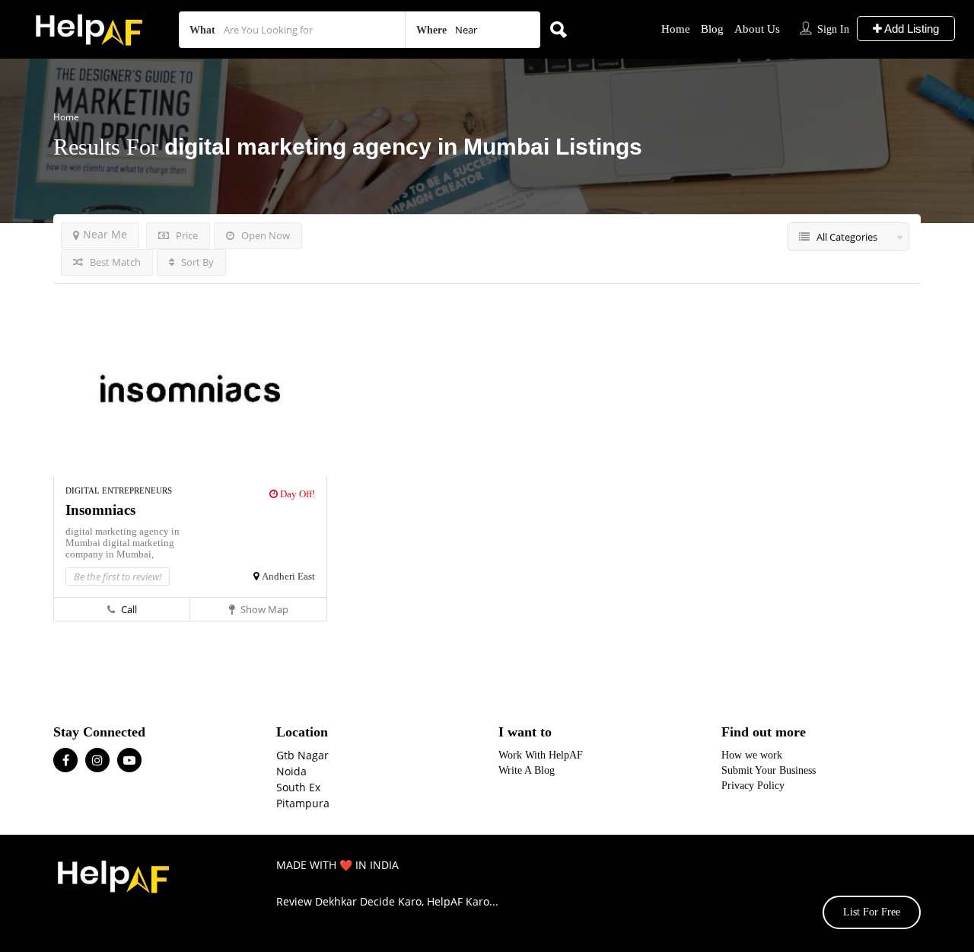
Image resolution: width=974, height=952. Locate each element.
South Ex (298, 787)
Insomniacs (100, 510)
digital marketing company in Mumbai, (119, 548)
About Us (757, 29)
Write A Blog (526, 770)
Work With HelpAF (540, 755)
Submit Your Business (768, 770)
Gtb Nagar (302, 755)
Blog (712, 29)
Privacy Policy (753, 785)
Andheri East (288, 576)
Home (675, 29)
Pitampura (302, 803)
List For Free (871, 912)
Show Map (263, 609)
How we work (751, 755)
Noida (291, 771)
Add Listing (910, 28)
